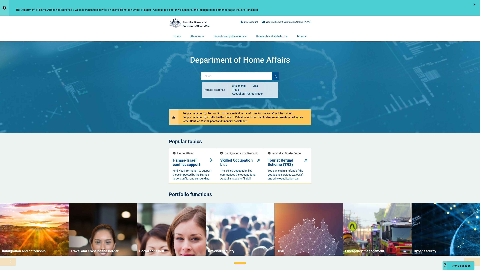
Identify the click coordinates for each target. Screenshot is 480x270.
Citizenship (239, 85)
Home (177, 36)
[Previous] (8, 262)
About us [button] (195, 36)
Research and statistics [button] (270, 36)
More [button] (300, 36)
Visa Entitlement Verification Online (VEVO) (288, 22)
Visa (255, 85)
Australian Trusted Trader (247, 93)
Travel (236, 89)
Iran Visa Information (279, 113)
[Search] (275, 76)
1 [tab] (240, 263)
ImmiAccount (251, 22)
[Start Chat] (458, 265)
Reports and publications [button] (229, 36)
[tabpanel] (34, 229)
